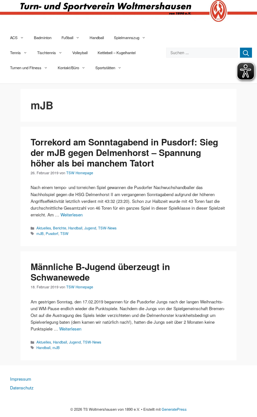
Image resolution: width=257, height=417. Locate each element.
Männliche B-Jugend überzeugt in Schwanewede (100, 271)
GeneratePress (174, 409)
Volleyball (80, 52)
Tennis (15, 52)
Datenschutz (22, 387)
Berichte (59, 227)
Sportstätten (105, 67)
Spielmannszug (126, 37)
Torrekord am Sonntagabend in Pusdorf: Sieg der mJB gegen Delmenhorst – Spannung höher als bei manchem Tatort (124, 152)
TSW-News (107, 227)
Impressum (20, 379)
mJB (40, 233)
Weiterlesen (71, 214)
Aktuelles (43, 227)
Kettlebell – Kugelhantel (117, 52)
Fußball (67, 37)
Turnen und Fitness (25, 67)
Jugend (90, 227)
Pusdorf (52, 233)
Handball (97, 37)
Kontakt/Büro (68, 67)
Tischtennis (46, 52)
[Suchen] (246, 53)
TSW (64, 233)
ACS (14, 37)
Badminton (42, 37)
